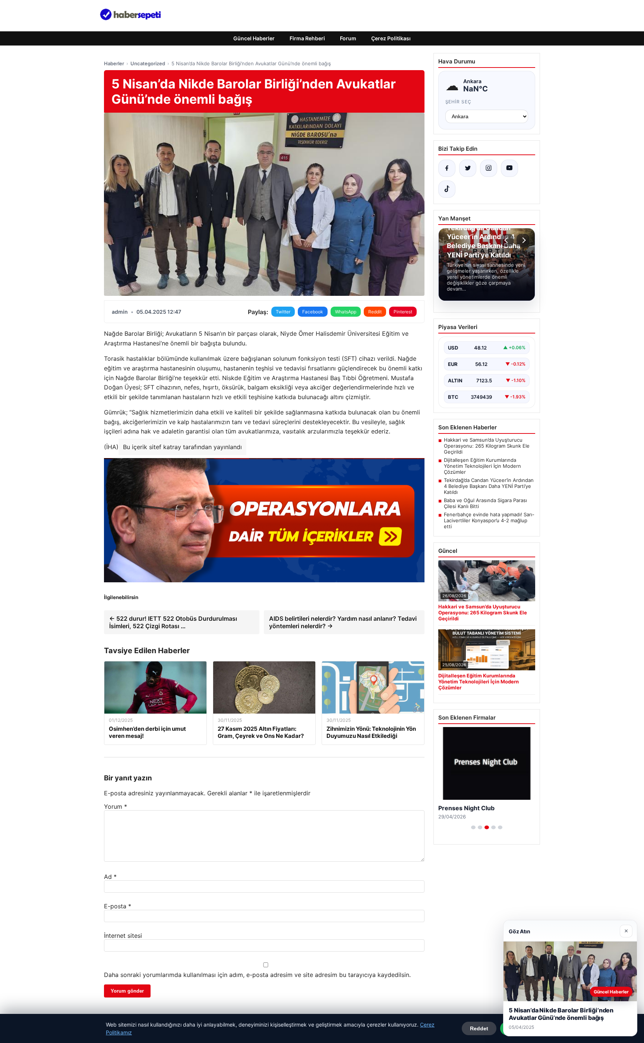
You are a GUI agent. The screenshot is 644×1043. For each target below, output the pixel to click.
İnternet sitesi (123, 935)
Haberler (114, 63)
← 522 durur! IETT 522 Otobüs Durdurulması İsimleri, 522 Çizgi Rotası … (173, 622)
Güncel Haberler (254, 38)
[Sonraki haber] (523, 240)
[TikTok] (446, 189)
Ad (110, 876)
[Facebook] (446, 168)
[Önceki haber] (507, 240)
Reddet (479, 1028)
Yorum (115, 806)
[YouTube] (509, 168)
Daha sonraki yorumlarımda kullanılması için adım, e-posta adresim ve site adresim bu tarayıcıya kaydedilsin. (257, 974)
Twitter (283, 311)
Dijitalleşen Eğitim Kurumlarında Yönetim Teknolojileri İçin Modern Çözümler (482, 466)
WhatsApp (345, 311)
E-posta (117, 906)
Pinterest (403, 311)
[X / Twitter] (467, 168)
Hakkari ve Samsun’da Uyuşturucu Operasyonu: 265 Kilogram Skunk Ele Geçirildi (487, 446)
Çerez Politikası (391, 38)
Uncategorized (147, 63)
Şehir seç (458, 101)
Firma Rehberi (307, 38)
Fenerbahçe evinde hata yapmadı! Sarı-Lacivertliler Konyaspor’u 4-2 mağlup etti (489, 520)
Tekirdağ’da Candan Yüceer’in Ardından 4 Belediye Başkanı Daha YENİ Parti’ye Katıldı (489, 486)
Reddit (375, 311)
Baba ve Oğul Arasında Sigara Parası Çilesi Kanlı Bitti (485, 503)
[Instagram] (488, 168)
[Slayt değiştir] (473, 827)
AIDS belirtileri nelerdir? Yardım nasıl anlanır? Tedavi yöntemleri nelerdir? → (343, 622)
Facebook (312, 311)
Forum (348, 38)
